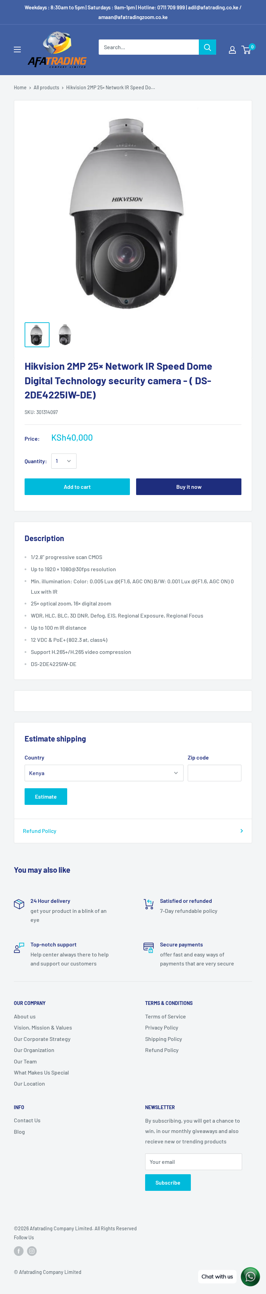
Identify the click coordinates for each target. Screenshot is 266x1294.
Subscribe (168, 1182)
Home (20, 87)
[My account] (232, 50)
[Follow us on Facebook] (19, 1251)
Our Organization (34, 1049)
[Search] (207, 47)
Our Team (25, 1061)
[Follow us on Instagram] (32, 1251)
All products (46, 87)
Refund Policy (39, 830)
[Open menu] (17, 49)
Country (34, 757)
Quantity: (36, 461)
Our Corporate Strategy (42, 1038)
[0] (246, 50)
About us (25, 1016)
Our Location (29, 1083)
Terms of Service (165, 1016)
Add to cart (77, 486)
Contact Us (27, 1120)
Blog (19, 1131)
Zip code (198, 757)
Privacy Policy (161, 1027)
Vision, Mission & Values (43, 1027)
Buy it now (189, 486)
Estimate (46, 796)
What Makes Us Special (41, 1072)
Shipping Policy (163, 1038)
